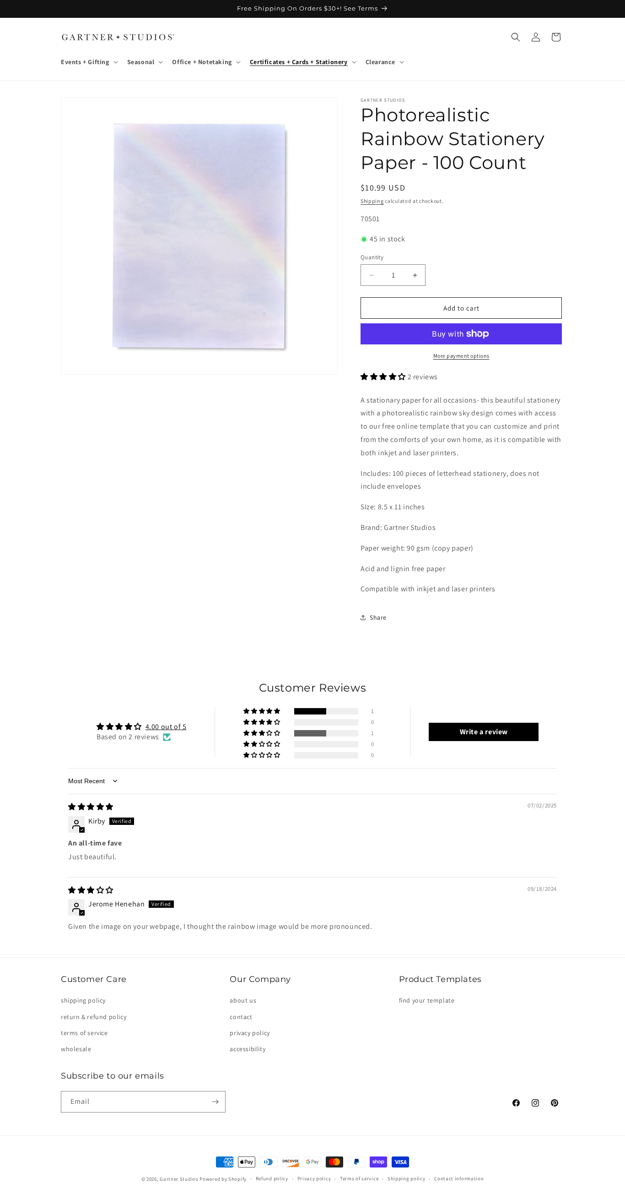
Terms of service (359, 1178)
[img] (90, 807)
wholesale (76, 1049)
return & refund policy (93, 1017)
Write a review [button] (484, 731)
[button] (88, 61)
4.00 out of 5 (166, 726)
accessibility (247, 1049)
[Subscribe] (215, 1102)
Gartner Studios (179, 1179)
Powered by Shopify (223, 1179)
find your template (427, 1000)
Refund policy (272, 1178)
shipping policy (83, 1000)
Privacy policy (314, 1178)
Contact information (459, 1178)
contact (241, 1017)
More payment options (461, 355)
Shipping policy (407, 1178)
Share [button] (378, 617)
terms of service (84, 1033)
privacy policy (249, 1033)
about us (243, 1000)
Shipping (372, 200)
